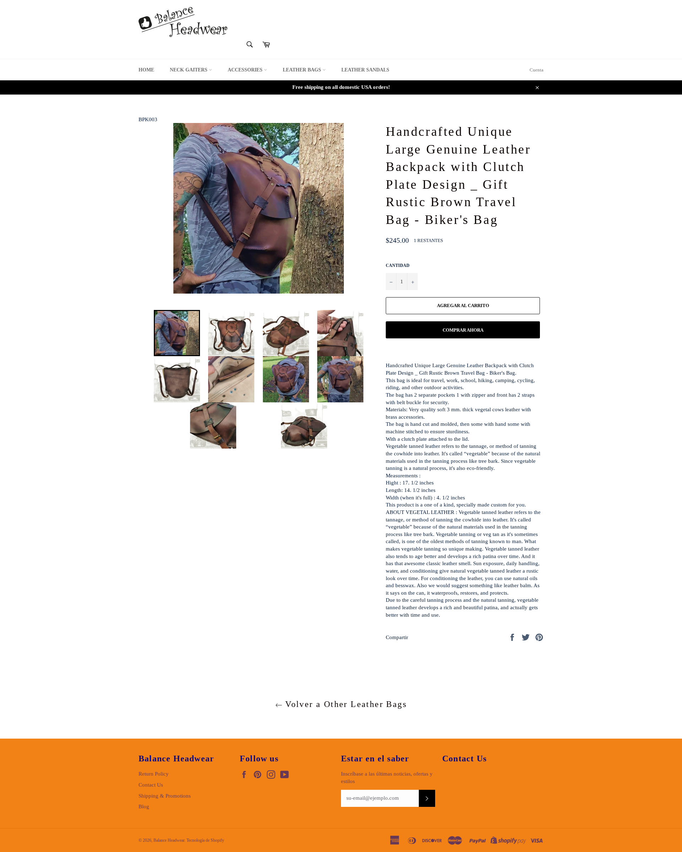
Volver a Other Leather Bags (344, 704)
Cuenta (536, 70)
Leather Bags (303, 70)
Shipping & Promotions (165, 796)
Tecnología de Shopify (205, 840)
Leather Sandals (365, 70)
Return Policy (154, 774)
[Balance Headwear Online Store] (183, 22)
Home (146, 70)
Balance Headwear (168, 840)
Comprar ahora (463, 330)
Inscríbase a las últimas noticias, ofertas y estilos (387, 777)
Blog (144, 806)
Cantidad (398, 265)
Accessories (246, 70)
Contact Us (151, 785)
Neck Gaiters (189, 70)
